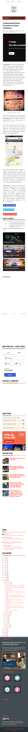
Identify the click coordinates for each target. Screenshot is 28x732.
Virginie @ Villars (9, 590)
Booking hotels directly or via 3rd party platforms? (14, 643)
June (6, 619)
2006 (5, 635)
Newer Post (5, 313)
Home (8, 1)
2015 (5, 575)
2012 (5, 580)
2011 (5, 629)
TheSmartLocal (7, 545)
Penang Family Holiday (9, 543)
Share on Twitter (10, 209)
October (7, 612)
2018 (5, 570)
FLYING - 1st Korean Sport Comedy (13, 595)
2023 (5, 562)
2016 (5, 574)
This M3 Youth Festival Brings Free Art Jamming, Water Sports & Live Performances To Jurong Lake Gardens (13, 548)
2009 (5, 632)
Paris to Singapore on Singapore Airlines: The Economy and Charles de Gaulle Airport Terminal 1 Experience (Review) (16, 493)
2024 (5, 560)
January (7, 627)
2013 (5, 579)
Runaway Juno (7, 534)
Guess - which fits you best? (11, 610)
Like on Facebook (8, 427)
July (6, 617)
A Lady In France (8, 537)
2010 (5, 630)
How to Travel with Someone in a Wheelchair (13, 535)
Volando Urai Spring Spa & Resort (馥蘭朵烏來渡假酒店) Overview (17, 467)
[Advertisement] (14, 329)
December (7, 582)
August (7, 615)
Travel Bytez (11, 721)
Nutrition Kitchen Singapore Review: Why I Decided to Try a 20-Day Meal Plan (17, 476)
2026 (5, 557)
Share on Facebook (10, 205)
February (7, 625)
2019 (5, 569)
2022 (5, 564)
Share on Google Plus (11, 214)
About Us (13, 1)
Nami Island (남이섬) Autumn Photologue (17, 459)
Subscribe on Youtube (9, 420)
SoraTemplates (11, 729)
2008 (5, 634)
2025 (5, 559)
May (6, 620)
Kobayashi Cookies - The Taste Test (13, 606)
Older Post (23, 313)
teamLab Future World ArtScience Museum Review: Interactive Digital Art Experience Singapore (17, 485)
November (7, 583)
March (6, 624)
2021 (5, 565)
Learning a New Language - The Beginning (14, 585)
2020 (5, 567)
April (6, 622)
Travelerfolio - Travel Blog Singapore (13, 542)
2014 (5, 577)
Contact (19, 1)
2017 (5, 572)
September (7, 614)
